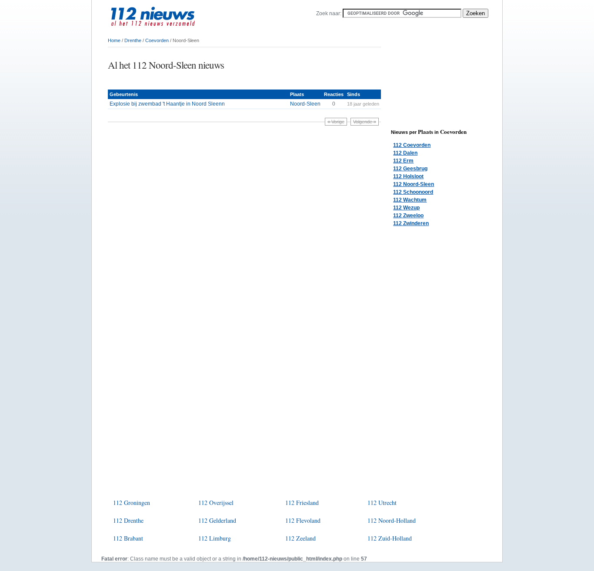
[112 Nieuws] (166, 31)
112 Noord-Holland (391, 520)
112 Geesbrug (410, 169)
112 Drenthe (128, 520)
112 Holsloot (408, 176)
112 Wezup (406, 208)
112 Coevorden (411, 145)
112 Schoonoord (413, 192)
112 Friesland (302, 502)
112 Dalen (405, 153)
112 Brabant (128, 538)
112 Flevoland (302, 520)
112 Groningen (131, 502)
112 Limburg (214, 538)
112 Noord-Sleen (413, 184)
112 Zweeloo (408, 215)
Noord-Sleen (305, 104)
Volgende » (364, 121)
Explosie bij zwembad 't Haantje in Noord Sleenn (167, 104)
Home (114, 40)
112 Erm (403, 161)
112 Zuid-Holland (389, 538)
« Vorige (335, 121)
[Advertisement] (209, 81)
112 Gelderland (217, 520)
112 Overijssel (216, 502)
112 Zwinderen (411, 223)
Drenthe (132, 40)
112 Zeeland (300, 538)
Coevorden (157, 40)
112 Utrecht (382, 502)
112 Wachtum (410, 200)
